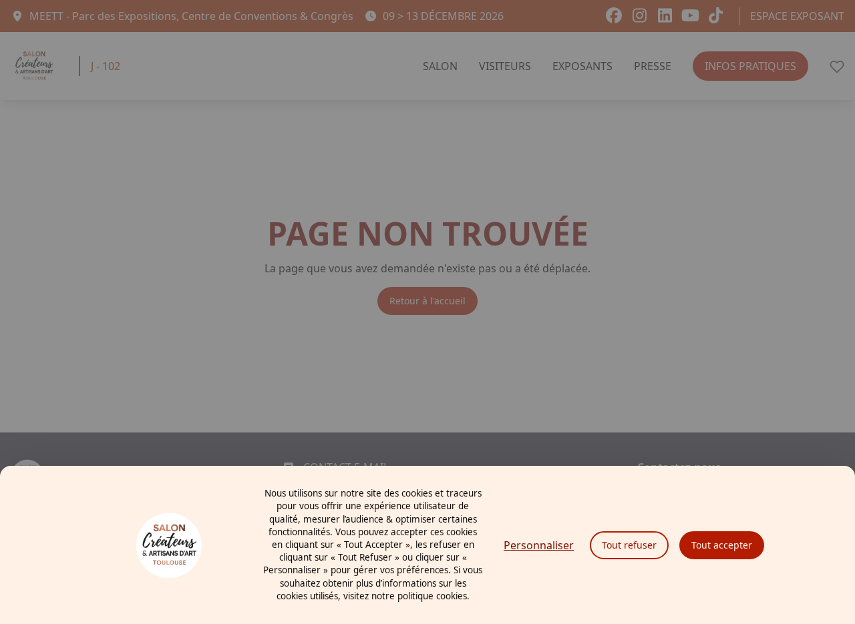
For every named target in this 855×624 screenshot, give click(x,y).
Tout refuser (629, 545)
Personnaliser (539, 545)
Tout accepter (721, 545)
